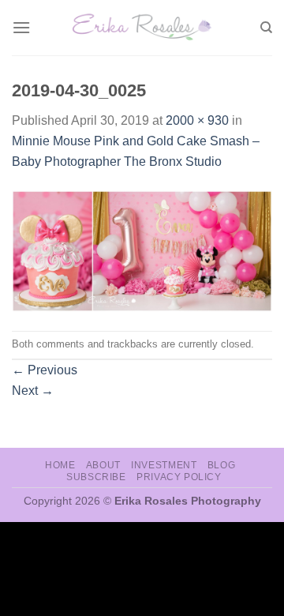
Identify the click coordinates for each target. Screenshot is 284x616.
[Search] (266, 28)
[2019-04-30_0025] (142, 250)
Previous (44, 370)
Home (60, 465)
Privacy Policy (179, 477)
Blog (221, 465)
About (103, 465)
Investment (163, 465)
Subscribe (96, 477)
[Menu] (21, 27)
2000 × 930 (197, 120)
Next (33, 390)
